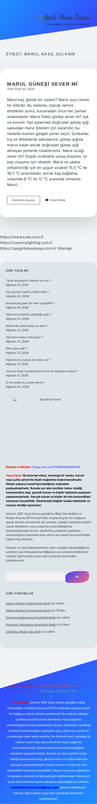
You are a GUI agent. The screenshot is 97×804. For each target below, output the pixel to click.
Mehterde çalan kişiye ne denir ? (27, 326)
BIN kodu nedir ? (16, 348)
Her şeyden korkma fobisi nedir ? (27, 292)
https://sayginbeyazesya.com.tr (28, 248)
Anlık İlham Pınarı (67, 18)
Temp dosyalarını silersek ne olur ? (28, 280)
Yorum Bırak (57, 200)
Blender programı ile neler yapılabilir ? (30, 303)
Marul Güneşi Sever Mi (42, 84)
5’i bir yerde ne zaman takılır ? (25, 382)
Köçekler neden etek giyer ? (24, 337)
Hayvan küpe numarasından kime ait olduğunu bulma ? (42, 371)
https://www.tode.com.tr (22, 237)
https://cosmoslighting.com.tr (26, 242)
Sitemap (64, 248)
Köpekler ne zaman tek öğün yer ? (28, 360)
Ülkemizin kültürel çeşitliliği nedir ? (28, 314)
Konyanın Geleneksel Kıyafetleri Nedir (31, 617)
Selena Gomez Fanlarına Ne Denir (28, 603)
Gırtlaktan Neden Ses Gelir (23, 631)
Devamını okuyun (26, 201)
